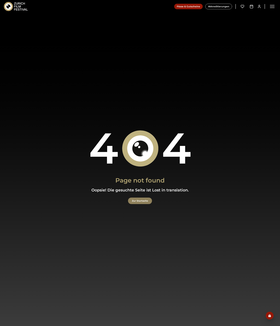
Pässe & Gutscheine (188, 6)
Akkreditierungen (218, 6)
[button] (272, 6)
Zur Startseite (140, 200)
